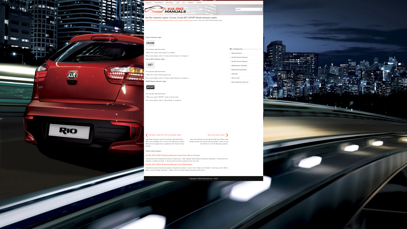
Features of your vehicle (176, 20)
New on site (235, 78)
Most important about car (240, 82)
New (177, 2)
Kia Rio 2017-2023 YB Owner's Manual (157, 20)
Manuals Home (237, 53)
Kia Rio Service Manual (239, 61)
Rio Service (169, 2)
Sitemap (190, 2)
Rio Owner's (159, 2)
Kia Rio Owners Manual (239, 57)
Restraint (235, 74)
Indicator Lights (188, 20)
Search (199, 2)
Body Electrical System (239, 70)
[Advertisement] (187, 28)
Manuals (149, 2)
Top (183, 2)
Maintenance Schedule (239, 65)
